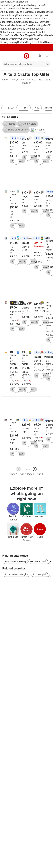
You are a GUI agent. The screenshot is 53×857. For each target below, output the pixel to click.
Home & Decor (20, 8)
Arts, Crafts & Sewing (23, 79)
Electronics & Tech (33, 21)
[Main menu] (6, 56)
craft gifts (42, 574)
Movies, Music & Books (20, 25)
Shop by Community (27, 28)
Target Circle (33, 42)
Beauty (20, 15)
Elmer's (35, 258)
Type (36, 107)
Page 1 (13, 473)
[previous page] (18, 469)
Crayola (23, 252)
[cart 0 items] (47, 56)
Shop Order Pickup (13, 38)
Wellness (26, 18)
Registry (13, 42)
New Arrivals (31, 32)
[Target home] (26, 56)
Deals (11, 32)
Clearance (19, 32)
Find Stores (46, 42)
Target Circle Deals (35, 35)
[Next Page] (49, 108)
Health (17, 18)
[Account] (39, 56)
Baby (13, 15)
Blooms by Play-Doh (23, 313)
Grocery (37, 11)
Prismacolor (35, 313)
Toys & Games (16, 21)
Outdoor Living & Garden (20, 11)
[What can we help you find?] (26, 64)
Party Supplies (39, 25)
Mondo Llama (11, 152)
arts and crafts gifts (18, 574)
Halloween (21, 5)
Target (5, 79)
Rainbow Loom (47, 328)
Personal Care (31, 15)
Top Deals (20, 35)
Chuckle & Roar (47, 366)
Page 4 (39, 473)
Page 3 (30, 473)
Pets (12, 18)
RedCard (22, 42)
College (11, 5)
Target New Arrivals (10, 1)
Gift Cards (11, 28)
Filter (10, 107)
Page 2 (22, 473)
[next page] (34, 469)
